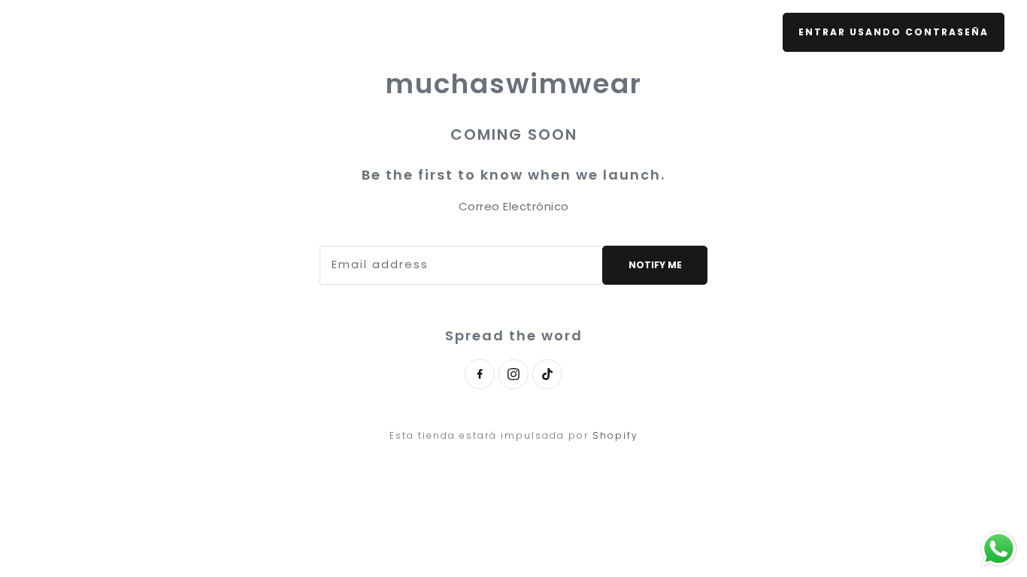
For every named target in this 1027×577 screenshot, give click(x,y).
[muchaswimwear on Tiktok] (547, 374)
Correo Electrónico (514, 206)
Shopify (615, 435)
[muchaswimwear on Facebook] (480, 374)
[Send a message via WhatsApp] (998, 548)
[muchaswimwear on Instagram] (513, 374)
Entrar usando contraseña (893, 32)
